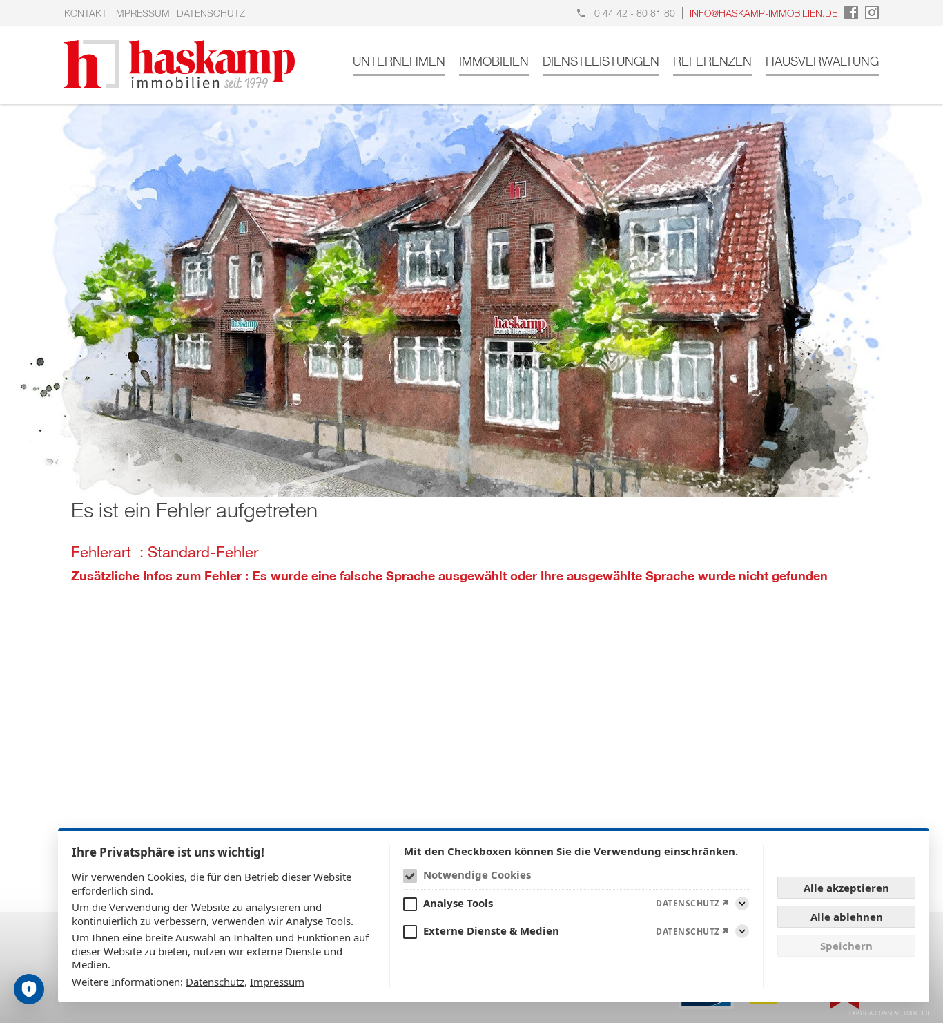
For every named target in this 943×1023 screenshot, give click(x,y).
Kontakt (85, 13)
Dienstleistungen (601, 61)
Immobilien (494, 61)
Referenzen (712, 61)
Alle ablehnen (846, 917)
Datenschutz (211, 13)
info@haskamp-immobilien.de (763, 13)
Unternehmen (399, 61)
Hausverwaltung (822, 61)
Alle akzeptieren (846, 888)
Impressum (142, 13)
